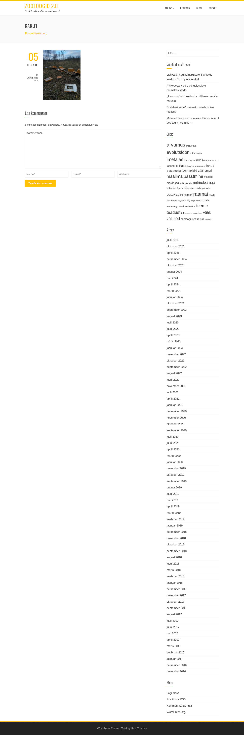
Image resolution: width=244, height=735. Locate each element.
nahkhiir (171, 188)
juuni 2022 (173, 379)
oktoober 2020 (175, 424)
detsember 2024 (177, 259)
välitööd (173, 219)
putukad (173, 194)
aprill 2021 (173, 398)
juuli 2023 (172, 322)
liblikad (180, 165)
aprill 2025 (173, 252)
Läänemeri (205, 170)
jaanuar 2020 (175, 462)
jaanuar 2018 (175, 582)
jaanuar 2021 (175, 405)
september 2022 (177, 366)
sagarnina (182, 201)
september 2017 (177, 608)
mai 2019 (172, 500)
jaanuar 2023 (175, 348)
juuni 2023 (173, 328)
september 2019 (177, 481)
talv (207, 200)
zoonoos (207, 219)
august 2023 (174, 316)
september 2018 (177, 551)
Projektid (185, 8)
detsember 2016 (177, 665)
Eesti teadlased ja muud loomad (42, 11)
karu (186, 160)
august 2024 (174, 271)
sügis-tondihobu (197, 201)
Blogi (199, 8)
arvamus (176, 145)
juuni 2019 (173, 493)
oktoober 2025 (175, 246)
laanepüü (215, 160)
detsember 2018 (177, 531)
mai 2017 (172, 633)
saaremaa (172, 200)
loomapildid (189, 170)
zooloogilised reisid (192, 218)
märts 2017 (174, 646)
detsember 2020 (177, 411)
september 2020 (177, 430)
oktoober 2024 (175, 265)
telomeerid (186, 213)
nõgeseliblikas (183, 188)
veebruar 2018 (175, 576)
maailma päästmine (185, 176)
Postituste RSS (176, 699)
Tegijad (168, 8)
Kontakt (212, 8)
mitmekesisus (204, 183)
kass (192, 160)
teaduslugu (172, 206)
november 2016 (176, 671)
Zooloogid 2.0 (41, 6)
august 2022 (174, 373)
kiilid (198, 160)
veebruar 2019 (175, 519)
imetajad (175, 159)
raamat (200, 194)
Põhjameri (186, 194)
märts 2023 (174, 341)
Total (124, 728)
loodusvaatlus (174, 170)
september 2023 (177, 309)
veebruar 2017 (175, 652)
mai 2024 (172, 278)
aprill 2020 (173, 449)
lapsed (171, 165)
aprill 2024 (173, 284)
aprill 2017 (173, 639)
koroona (206, 160)
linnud (210, 165)
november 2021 (176, 386)
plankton (206, 188)
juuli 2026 (172, 240)
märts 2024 (174, 290)
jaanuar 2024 (175, 297)
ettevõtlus (191, 145)
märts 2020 (174, 455)
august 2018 (174, 557)
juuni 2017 (173, 627)
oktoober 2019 (175, 474)
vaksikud (197, 213)
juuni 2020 (173, 443)
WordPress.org (176, 712)
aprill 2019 (173, 506)
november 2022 (176, 354)
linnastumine (198, 166)
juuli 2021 (172, 392)
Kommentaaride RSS (180, 705)
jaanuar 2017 (175, 658)
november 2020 (176, 417)
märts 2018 (174, 570)
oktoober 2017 (175, 601)
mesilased (173, 182)
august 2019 (174, 487)
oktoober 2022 (175, 360)
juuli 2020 (172, 436)
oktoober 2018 (175, 544)
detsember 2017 (177, 589)
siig (188, 200)
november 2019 (176, 468)
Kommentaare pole (32, 79)
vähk (207, 212)
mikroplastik (186, 183)
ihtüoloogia (196, 153)
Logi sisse (173, 693)
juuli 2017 (172, 620)
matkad (208, 176)
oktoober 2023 (175, 303)
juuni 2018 (173, 563)
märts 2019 (174, 512)
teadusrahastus (187, 206)
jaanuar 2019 (175, 525)
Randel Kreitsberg (36, 33)
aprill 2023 (173, 335)
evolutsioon (178, 152)
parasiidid (196, 188)
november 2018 (176, 538)
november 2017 (176, 595)
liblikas (188, 166)
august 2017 (174, 614)
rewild (212, 195)
